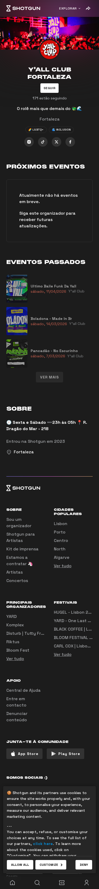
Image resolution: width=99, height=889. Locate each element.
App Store (28, 753)
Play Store (69, 753)
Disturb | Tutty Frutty (28, 633)
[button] (49, 88)
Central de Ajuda (23, 690)
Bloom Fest (17, 650)
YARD (11, 616)
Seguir (50, 88)
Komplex (15, 625)
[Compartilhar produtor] (88, 8)
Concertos (17, 580)
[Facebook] (70, 142)
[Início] (23, 8)
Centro (61, 540)
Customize (49, 865)
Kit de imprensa (22, 549)
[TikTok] (43, 142)
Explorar (68, 8)
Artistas (14, 572)
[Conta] (86, 882)
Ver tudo (63, 566)
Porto (59, 532)
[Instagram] (29, 142)
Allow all (20, 865)
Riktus (12, 642)
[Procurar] (37, 882)
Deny (84, 865)
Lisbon (60, 523)
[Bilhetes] (62, 882)
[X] (56, 142)
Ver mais (49, 377)
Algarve (61, 557)
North (59, 549)
